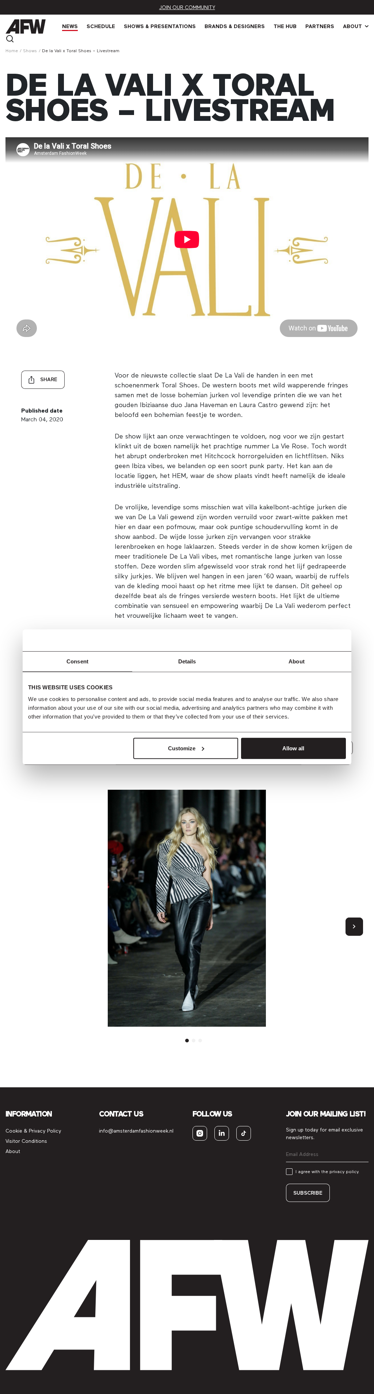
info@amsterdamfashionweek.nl (136, 1131)
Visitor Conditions (26, 1141)
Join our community (187, 7)
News (70, 26)
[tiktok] (243, 1133)
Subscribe (308, 1193)
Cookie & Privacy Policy (33, 1131)
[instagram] (199, 1133)
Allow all (293, 748)
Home (11, 50)
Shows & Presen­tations (160, 26)
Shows (30, 50)
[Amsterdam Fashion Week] (25, 26)
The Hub (285, 26)
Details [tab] (187, 661)
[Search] (9, 38)
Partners (319, 26)
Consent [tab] (77, 661)
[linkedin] (221, 1133)
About (352, 26)
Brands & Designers (235, 26)
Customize (181, 748)
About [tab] (297, 661)
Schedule (101, 26)
